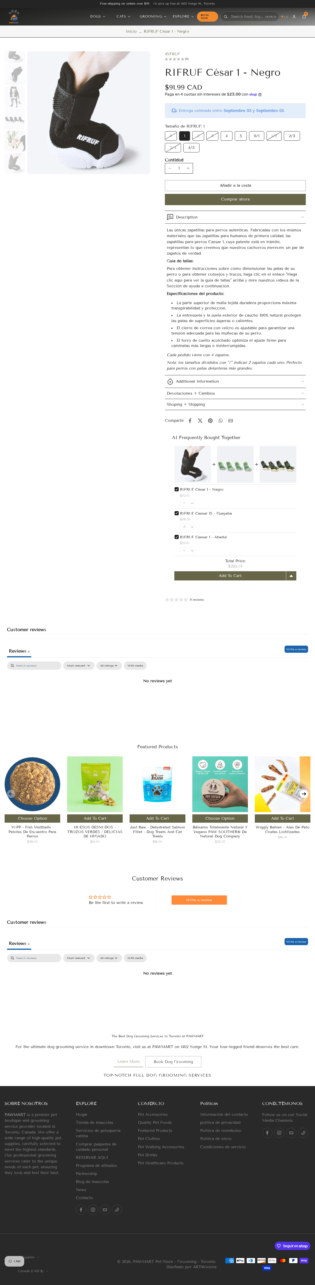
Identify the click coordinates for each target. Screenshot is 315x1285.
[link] (128, 1061)
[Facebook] (81, 1210)
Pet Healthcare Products (161, 1163)
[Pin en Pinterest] (210, 421)
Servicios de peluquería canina (98, 1133)
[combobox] (247, 16)
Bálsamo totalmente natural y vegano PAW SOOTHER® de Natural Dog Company (220, 831)
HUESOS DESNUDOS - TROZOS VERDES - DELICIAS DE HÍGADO (94, 831)
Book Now (205, 17)
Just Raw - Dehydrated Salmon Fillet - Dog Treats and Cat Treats (157, 831)
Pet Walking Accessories (161, 1147)
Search (270, 16)
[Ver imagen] (15, 52)
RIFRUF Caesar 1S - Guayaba (206, 513)
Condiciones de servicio (223, 1147)
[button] (235, 185)
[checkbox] (135, 665)
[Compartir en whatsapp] (220, 421)
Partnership (86, 1173)
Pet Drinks (147, 1155)
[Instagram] (93, 1210)
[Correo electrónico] (105, 1210)
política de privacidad (220, 1122)
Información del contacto (224, 1114)
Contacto (84, 1197)
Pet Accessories (153, 1114)
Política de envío (216, 1138)
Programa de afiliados (96, 1165)
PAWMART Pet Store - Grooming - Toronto (174, 1261)
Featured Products (155, 1130)
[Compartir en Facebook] (190, 421)
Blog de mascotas (92, 1181)
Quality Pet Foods (155, 1122)
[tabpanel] (157, 696)
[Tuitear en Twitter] (200, 421)
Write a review (296, 649)
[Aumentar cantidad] (188, 168)
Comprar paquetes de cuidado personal (96, 1147)
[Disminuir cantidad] (169, 168)
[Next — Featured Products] (304, 794)
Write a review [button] (199, 900)
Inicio (131, 31)
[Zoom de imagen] (88, 112)
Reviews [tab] (19, 651)
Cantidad (174, 160)
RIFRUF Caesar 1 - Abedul (203, 537)
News (81, 1189)
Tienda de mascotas (94, 1122)
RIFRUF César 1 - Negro (201, 489)
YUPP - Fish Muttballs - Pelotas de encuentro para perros (32, 831)
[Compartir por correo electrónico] (231, 421)
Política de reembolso (220, 1130)
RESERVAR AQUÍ (92, 1157)
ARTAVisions (205, 1267)
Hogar (82, 1114)
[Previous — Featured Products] (11, 794)
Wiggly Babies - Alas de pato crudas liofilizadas (282, 829)
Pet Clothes (149, 1138)
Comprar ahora (235, 199)
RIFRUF (172, 54)
